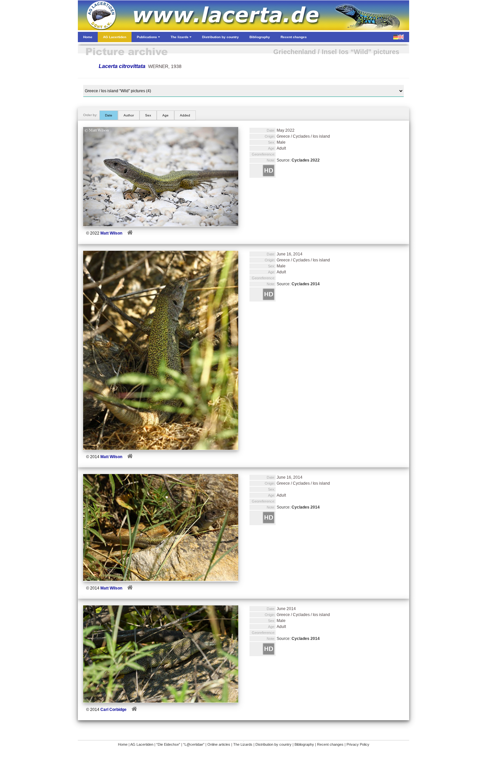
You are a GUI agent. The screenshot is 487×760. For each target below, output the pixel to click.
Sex (148, 115)
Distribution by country (273, 744)
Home (123, 744)
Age (165, 115)
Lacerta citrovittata (122, 66)
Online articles (218, 744)
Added (185, 115)
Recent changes (330, 744)
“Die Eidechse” (168, 744)
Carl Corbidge (113, 709)
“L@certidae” (193, 744)
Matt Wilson (111, 233)
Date (108, 115)
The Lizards (242, 744)
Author (129, 115)
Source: (298, 160)
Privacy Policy (358, 744)
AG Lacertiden (141, 744)
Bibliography (304, 744)
